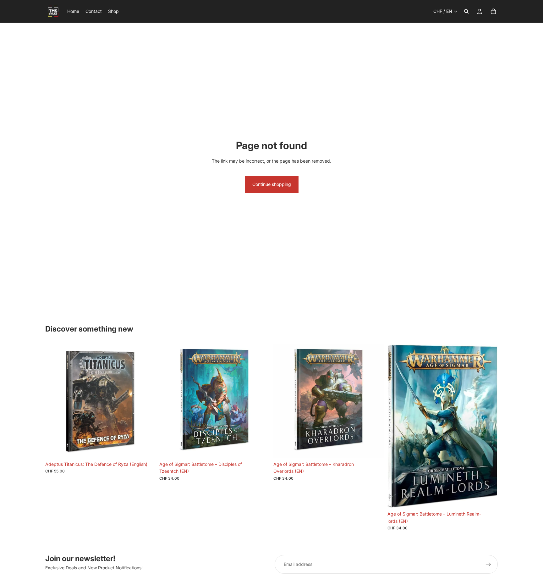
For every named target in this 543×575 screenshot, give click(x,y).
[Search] (466, 11)
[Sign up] (488, 564)
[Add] (145, 448)
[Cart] (493, 11)
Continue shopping (271, 184)
